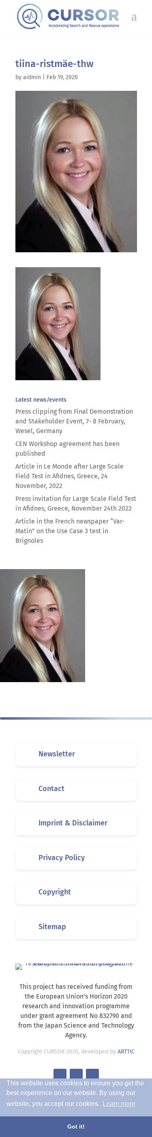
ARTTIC (126, 1051)
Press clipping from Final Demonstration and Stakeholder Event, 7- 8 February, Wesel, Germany (74, 421)
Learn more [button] (119, 1103)
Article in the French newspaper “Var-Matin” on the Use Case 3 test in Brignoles (69, 530)
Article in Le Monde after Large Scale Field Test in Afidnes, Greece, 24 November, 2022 (69, 476)
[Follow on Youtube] (92, 1075)
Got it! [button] (76, 1126)
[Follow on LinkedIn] (76, 1075)
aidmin (32, 77)
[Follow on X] (60, 1075)
